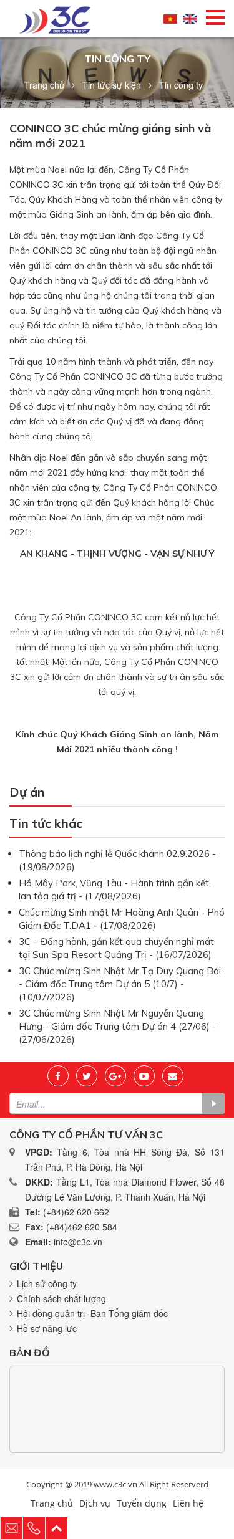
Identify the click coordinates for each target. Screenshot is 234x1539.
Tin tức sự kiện (111, 85)
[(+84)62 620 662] (34, 1528)
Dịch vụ (94, 1503)
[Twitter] (86, 1075)
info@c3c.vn (78, 1241)
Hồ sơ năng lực (47, 1328)
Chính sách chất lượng (61, 1298)
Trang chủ (44, 85)
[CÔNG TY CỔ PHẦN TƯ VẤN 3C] (54, 18)
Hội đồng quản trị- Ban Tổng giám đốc (92, 1313)
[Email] (172, 1075)
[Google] (115, 1075)
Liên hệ (188, 1503)
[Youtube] (144, 1075)
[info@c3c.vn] (12, 1528)
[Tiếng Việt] (170, 18)
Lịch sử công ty (47, 1283)
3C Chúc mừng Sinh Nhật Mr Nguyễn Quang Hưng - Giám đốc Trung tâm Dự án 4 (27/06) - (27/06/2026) (117, 1026)
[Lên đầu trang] (57, 1528)
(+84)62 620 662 (76, 1212)
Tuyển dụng (142, 1503)
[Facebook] (58, 1075)
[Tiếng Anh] (190, 18)
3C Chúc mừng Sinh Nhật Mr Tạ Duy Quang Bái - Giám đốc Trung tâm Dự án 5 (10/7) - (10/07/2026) (120, 984)
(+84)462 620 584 (81, 1226)
